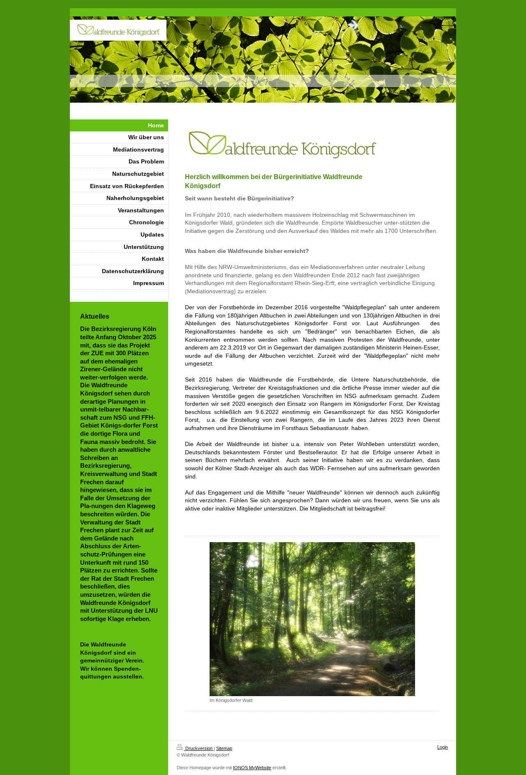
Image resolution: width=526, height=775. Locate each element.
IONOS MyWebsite (252, 767)
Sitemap (224, 748)
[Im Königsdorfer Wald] (312, 619)
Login (442, 747)
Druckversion (199, 748)
